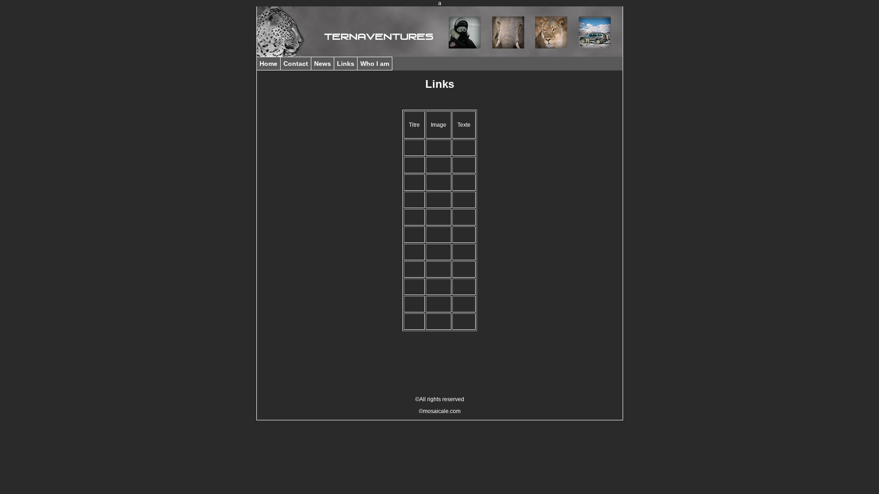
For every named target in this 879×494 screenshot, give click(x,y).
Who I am (374, 63)
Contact (295, 63)
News (322, 63)
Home (268, 63)
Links (345, 63)
